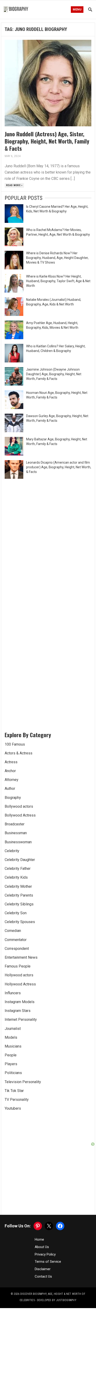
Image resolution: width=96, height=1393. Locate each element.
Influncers (13, 993)
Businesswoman (18, 842)
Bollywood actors (19, 806)
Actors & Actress (18, 753)
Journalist (13, 1028)
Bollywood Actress (20, 815)
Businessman (16, 833)
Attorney (11, 779)
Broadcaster (14, 824)
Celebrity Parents (19, 895)
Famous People (18, 966)
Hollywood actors (19, 975)
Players (11, 1064)
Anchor (10, 771)
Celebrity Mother (18, 886)
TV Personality (17, 1099)
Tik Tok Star (14, 1090)
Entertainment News (21, 957)
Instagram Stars (18, 1010)
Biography (13, 797)
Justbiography (66, 1300)
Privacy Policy (45, 1254)
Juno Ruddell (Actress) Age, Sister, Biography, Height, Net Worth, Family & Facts (47, 141)
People (11, 1055)
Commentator (16, 940)
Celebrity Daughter (20, 859)
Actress (11, 762)
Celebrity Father (18, 868)
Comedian (13, 930)
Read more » (14, 185)
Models (11, 1037)
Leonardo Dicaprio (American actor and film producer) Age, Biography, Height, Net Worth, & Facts (58, 467)
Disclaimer (43, 1269)
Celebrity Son (16, 913)
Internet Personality (21, 1019)
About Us (42, 1247)
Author (10, 788)
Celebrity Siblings (19, 904)
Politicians (13, 1073)
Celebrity (12, 851)
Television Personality (23, 1082)
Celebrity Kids (16, 877)
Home (39, 1239)
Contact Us (43, 1276)
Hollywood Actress (20, 984)
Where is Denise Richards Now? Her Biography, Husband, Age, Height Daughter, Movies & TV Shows (57, 257)
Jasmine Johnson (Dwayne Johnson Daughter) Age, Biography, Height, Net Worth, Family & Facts (53, 374)
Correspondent (17, 948)
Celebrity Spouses (20, 922)
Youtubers (13, 1108)
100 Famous (15, 744)
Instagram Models (19, 1002)
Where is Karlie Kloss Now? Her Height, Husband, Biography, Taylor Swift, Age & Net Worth (58, 281)
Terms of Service (48, 1261)
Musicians (13, 1046)
